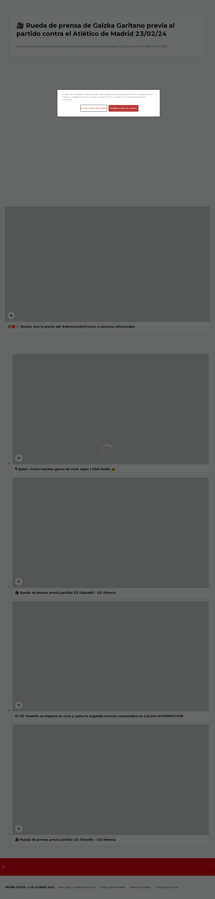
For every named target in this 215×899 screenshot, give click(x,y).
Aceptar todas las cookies (123, 108)
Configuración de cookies (94, 108)
